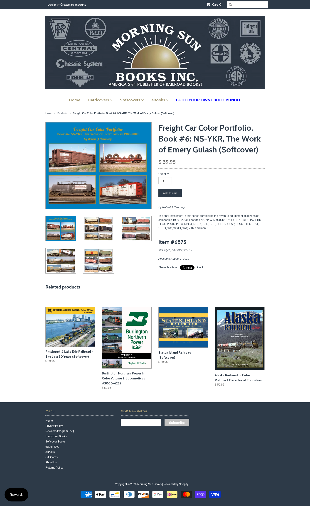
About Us (51, 462)
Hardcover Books (56, 436)
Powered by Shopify (176, 484)
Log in (52, 4)
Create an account (73, 4)
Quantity (163, 174)
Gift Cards (51, 457)
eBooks (50, 452)
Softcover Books (55, 441)
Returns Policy (54, 467)
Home (49, 420)
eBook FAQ (52, 446)
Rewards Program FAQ (59, 431)
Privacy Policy (54, 426)
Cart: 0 (216, 4)
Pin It (200, 267)
